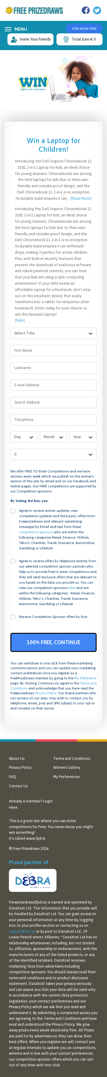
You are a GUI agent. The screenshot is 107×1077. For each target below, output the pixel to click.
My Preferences (66, 776)
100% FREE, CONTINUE (53, 642)
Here (71, 588)
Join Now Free (84, 29)
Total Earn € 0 (84, 39)
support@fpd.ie (22, 931)
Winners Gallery (66, 767)
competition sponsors (36, 532)
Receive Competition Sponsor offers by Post (53, 617)
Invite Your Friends (35, 39)
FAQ (12, 776)
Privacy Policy (45, 693)
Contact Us (18, 786)
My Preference (85, 678)
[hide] (20, 320)
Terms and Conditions (71, 758)
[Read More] (81, 198)
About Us (16, 758)
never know (65, 827)
